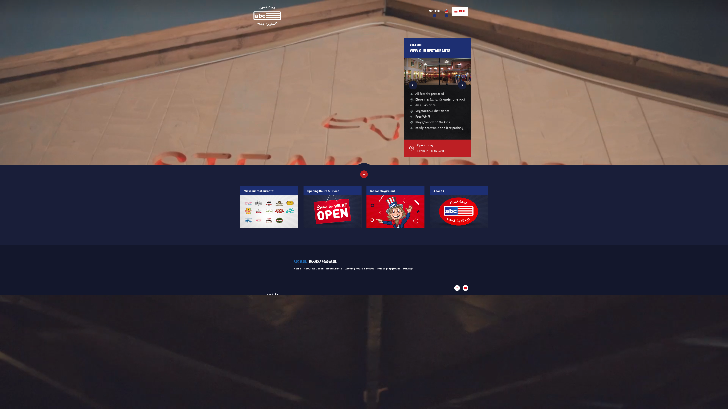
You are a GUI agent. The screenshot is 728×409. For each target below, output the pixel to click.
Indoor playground (389, 268)
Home (297, 268)
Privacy (408, 268)
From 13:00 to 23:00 (431, 148)
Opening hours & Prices (359, 268)
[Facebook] (457, 288)
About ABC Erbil (314, 268)
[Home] (267, 16)
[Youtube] (465, 288)
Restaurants (334, 268)
